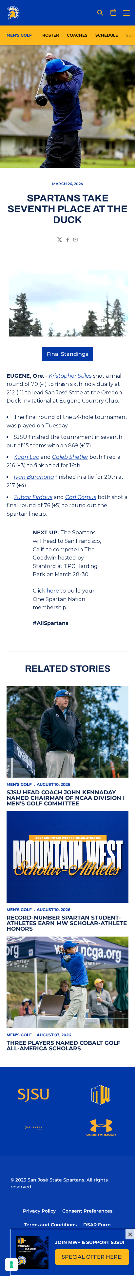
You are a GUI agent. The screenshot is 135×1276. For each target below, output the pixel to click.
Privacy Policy (39, 1211)
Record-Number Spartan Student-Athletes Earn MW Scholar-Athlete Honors (67, 923)
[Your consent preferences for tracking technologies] (11, 1264)
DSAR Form (97, 1225)
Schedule (106, 35)
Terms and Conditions (50, 1225)
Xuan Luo (26, 457)
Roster (50, 35)
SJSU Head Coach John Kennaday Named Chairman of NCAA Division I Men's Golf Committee (66, 798)
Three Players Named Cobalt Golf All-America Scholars (63, 1046)
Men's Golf (19, 784)
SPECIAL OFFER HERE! (95, 1259)
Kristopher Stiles (70, 376)
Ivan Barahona (34, 477)
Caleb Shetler (70, 457)
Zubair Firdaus (33, 497)
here (53, 591)
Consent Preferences (87, 1211)
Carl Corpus (80, 497)
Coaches (77, 35)
